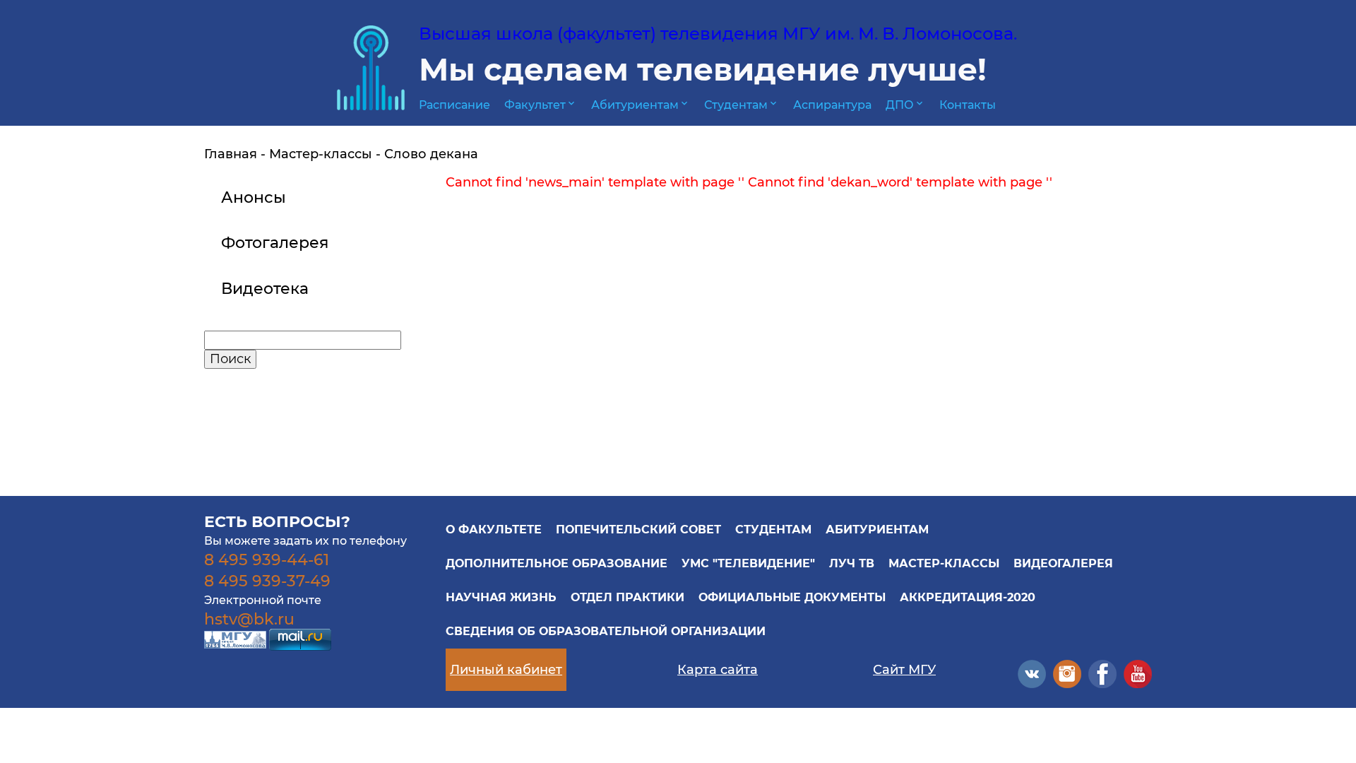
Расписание (454, 105)
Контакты (967, 105)
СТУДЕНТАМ (773, 529)
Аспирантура (832, 105)
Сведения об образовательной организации (606, 631)
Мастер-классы (320, 154)
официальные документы (792, 597)
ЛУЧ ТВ (851, 563)
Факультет (540, 105)
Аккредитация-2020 (967, 597)
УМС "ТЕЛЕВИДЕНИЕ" (748, 563)
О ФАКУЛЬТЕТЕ (494, 529)
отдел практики (627, 597)
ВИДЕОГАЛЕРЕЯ (1063, 563)
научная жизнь (501, 597)
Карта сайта (717, 670)
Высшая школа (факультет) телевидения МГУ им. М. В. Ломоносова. (718, 33)
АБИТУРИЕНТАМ (877, 529)
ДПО (905, 105)
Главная (230, 154)
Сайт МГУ (904, 670)
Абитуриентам (640, 105)
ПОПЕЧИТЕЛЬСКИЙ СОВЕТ (638, 529)
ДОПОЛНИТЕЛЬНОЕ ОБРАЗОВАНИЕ (556, 563)
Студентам (741, 105)
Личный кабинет (506, 670)
